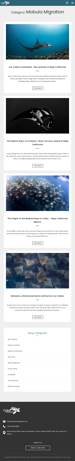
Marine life (11, 357)
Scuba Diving (12, 369)
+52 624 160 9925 (13, 426)
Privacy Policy (49, 457)
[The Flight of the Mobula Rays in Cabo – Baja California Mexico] (37, 193)
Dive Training (12, 339)
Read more (38, 88)
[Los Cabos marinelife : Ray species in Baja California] (37, 42)
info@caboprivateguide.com (17, 421)
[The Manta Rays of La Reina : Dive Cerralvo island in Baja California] (37, 115)
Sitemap (58, 457)
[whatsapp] (68, 3)
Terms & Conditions (38, 448)
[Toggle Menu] (72, 3)
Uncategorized (13, 381)
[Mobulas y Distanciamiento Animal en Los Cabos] (37, 270)
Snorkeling (11, 375)
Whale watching (13, 386)
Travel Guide (66, 457)
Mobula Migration (14, 363)
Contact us (37, 443)
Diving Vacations (14, 345)
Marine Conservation (15, 351)
